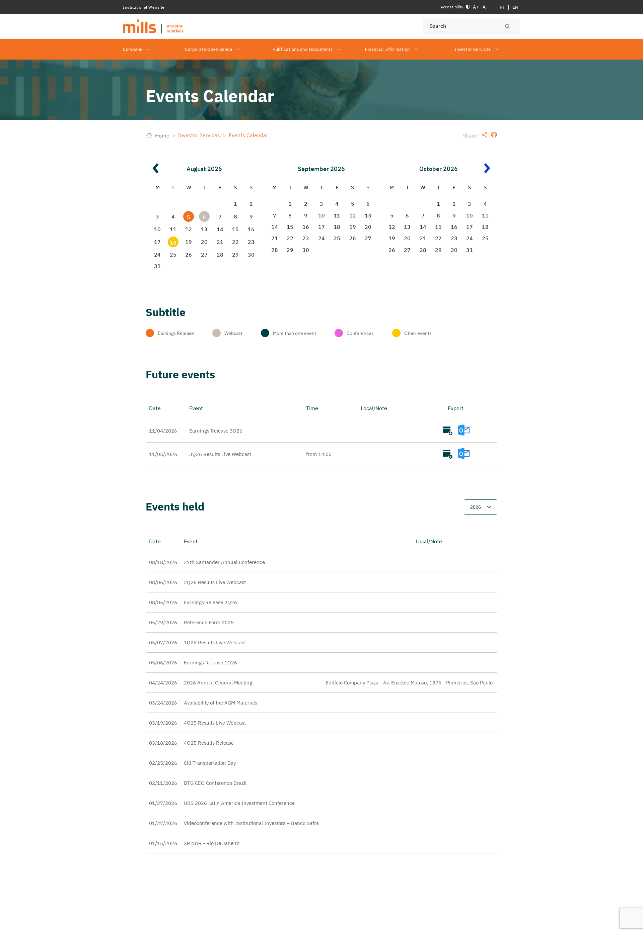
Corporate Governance (208, 49)
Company (132, 49)
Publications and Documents (303, 49)
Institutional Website (144, 7)
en (515, 7)
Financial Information (387, 49)
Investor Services (472, 49)
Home (162, 135)
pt (502, 7)
